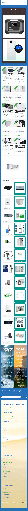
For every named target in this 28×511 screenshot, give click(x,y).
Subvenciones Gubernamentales (8, 485)
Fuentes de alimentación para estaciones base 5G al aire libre (8, 75)
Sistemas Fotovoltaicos (7, 410)
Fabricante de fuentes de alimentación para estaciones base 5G (20, 94)
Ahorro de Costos (6, 448)
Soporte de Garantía (7, 497)
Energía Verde (6, 430)
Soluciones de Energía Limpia (8, 428)
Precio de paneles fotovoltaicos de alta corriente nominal (7, 247)
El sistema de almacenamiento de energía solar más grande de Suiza (7, 328)
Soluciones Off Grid (6, 467)
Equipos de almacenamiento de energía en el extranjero (19, 328)
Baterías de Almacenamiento (8, 418)
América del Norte (6, 473)
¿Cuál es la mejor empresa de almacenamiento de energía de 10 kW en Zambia (20, 194)
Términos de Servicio (22, 502)
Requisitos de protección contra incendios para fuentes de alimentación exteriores (7, 315)
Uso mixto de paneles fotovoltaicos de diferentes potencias (19, 247)
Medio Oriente (6, 478)
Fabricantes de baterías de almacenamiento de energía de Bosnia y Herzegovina (19, 301)
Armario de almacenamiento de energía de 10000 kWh (7, 193)
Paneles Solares (6, 409)
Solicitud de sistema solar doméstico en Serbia (20, 287)
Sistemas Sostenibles (7, 427)
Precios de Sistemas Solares (8, 455)
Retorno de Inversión (7, 458)
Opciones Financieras (7, 481)
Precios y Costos (6, 451)
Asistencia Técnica (6, 494)
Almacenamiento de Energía (8, 416)
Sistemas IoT (5, 437)
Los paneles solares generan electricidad (7, 274)
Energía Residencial (6, 464)
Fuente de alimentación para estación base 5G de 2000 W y (20, 111)
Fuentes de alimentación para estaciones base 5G (8, 111)
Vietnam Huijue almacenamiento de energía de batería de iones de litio (7, 234)
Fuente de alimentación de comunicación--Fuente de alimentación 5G (20, 76)
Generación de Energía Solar (8, 407)
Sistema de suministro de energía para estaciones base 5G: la (20, 129)
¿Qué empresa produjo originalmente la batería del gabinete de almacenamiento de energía (8, 208)
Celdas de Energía (6, 421)
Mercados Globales (6, 471)
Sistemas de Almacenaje (7, 419)
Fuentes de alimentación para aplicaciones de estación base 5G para (8, 129)
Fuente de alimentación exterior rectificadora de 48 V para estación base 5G (20, 147)
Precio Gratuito (5, 83)
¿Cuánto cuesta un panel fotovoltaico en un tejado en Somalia (20, 234)
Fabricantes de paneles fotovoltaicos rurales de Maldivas (20, 274)
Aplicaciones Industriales (7, 462)
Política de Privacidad (12, 503)
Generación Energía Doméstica (8, 412)
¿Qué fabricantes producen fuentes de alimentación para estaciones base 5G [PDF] (13, 178)
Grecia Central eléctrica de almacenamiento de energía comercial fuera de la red (19, 261)
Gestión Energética (6, 439)
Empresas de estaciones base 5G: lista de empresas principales (7, 94)
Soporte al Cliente (6, 492)
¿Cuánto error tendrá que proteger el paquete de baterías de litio (8, 221)
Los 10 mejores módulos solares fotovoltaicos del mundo (19, 314)
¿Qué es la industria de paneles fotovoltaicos (7, 260)
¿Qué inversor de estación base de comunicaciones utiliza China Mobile (8, 300)
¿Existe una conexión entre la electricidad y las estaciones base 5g (20, 207)
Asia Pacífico (6, 476)
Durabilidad (5, 446)
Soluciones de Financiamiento (8, 488)
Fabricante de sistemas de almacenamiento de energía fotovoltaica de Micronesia (7, 342)
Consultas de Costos (7, 499)
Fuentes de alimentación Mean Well (8, 146)
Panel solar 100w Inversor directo (19, 220)
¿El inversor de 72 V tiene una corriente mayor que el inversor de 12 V (8, 287)
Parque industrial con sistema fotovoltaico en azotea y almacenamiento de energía (19, 342)
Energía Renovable (6, 425)
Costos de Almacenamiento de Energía (9, 457)
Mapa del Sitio (17, 503)
